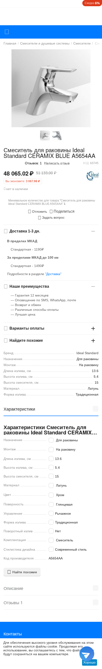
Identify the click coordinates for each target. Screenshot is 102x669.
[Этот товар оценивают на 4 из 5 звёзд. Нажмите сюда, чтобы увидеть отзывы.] (13, 163)
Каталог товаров (6, 32)
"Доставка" (53, 274)
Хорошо (89, 662)
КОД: (86, 163)
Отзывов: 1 (33, 163)
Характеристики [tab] (19, 409)
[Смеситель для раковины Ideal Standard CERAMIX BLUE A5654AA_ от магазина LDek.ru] (51, 88)
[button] (61, 211)
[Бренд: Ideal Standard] (92, 176)
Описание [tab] (13, 588)
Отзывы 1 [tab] (13, 602)
